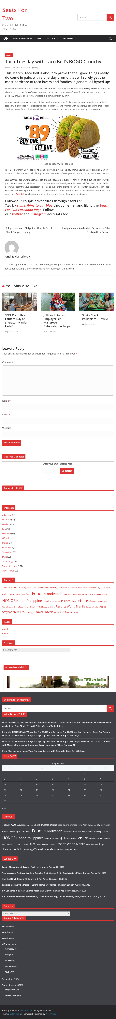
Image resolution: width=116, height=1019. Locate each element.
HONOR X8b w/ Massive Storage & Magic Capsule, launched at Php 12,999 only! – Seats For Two (48, 741)
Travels (48, 612)
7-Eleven (6, 587)
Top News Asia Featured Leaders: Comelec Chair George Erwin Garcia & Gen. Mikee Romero (46, 873)
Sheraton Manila (92, 607)
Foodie (8, 55)
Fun (4, 529)
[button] (30, 39)
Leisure (82, 600)
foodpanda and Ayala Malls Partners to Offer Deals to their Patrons (86, 230)
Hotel (46, 601)
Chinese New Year (78, 587)
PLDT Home (36, 606)
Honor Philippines (29, 600)
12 (37, 784)
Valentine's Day (61, 612)
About (5, 629)
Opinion (6, 547)
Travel (38, 612)
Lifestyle (50, 38)
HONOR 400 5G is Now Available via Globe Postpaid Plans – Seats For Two (37, 722)
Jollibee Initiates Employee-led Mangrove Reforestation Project (58, 320)
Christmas (91, 587)
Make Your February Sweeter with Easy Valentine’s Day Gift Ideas (54, 751)
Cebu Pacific (63, 587)
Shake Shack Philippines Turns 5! (95, 317)
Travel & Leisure (20, 38)
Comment (8, 362)
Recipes (52, 607)
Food (28, 594)
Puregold (45, 607)
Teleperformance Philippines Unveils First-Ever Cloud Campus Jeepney (31, 230)
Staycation (7, 552)
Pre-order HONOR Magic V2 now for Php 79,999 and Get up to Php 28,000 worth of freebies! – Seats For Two (54, 732)
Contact (5, 633)
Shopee (102, 606)
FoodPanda (54, 593)
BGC (36, 587)
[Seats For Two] (5, 38)
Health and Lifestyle (80, 594)
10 (5, 784)
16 (101, 784)
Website (6, 427)
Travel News (8, 570)
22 (85, 790)
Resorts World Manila (70, 606)
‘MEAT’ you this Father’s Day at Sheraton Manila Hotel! (16, 320)
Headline (6, 533)
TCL (19, 612)
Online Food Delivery (22, 607)
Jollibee (65, 601)
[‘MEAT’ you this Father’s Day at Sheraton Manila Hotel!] (19, 294)
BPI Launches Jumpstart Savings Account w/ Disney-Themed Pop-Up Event (38, 890)
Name (6, 400)
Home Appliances (101, 594)
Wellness (73, 612)
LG (89, 601)
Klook (73, 601)
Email (6, 414)
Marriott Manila (97, 601)
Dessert (12, 594)
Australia (30, 588)
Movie (5, 543)
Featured (68, 38)
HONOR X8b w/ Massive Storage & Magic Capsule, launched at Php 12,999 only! (40, 735)
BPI (40, 587)
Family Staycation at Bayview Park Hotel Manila (25, 867)
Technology (7, 561)
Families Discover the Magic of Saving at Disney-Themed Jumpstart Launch (38, 884)
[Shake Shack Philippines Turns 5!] (96, 294)
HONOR (9, 600)
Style (4, 556)
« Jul (4, 808)
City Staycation (103, 587)
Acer (14, 587)
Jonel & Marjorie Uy (30, 67)
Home (90, 594)
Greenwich (67, 594)
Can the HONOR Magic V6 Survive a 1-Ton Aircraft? (26, 879)
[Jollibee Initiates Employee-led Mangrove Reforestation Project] (58, 294)
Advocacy (6, 515)
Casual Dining (49, 587)
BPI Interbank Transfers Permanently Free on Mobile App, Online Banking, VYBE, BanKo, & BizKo (48, 896)
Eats (38, 38)
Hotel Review (55, 601)
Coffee (5, 594)
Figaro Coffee (20, 594)
